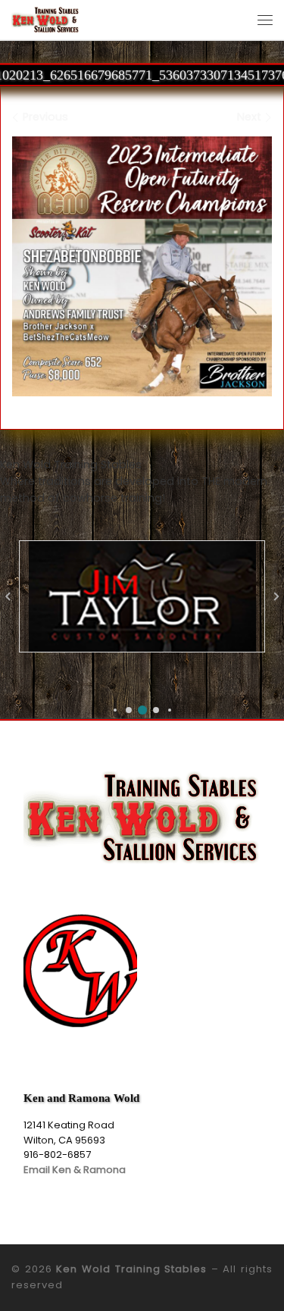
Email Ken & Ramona (74, 1169)
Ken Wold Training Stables (131, 1269)
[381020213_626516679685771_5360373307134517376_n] (142, 266)
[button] (115, 710)
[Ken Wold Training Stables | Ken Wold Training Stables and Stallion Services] (45, 19)
